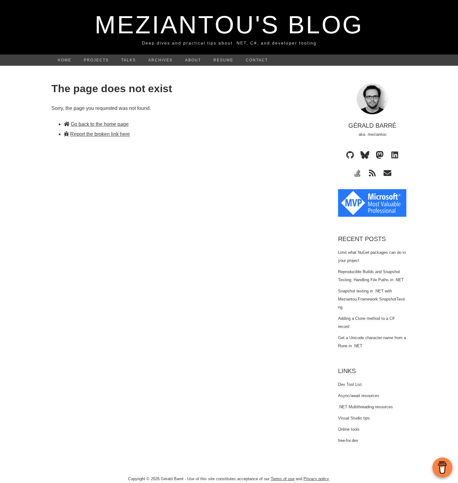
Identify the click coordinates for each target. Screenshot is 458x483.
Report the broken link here (100, 134)
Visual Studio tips (354, 418)
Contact (257, 60)
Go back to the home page (100, 124)
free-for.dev (348, 440)
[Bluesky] (364, 154)
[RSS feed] (372, 172)
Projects (96, 60)
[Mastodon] (379, 154)
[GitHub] (349, 154)
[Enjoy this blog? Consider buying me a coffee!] (442, 467)
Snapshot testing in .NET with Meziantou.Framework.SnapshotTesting (371, 299)
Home (64, 60)
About (193, 60)
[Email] (387, 172)
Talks (128, 60)
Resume (223, 60)
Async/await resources (358, 395)
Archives (160, 60)
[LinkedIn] (394, 154)
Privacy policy (316, 478)
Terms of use (282, 478)
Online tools (349, 429)
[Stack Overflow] (357, 172)
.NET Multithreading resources (365, 407)
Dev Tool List (350, 384)
